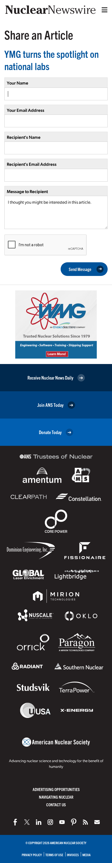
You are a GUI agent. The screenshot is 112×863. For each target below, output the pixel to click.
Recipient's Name (24, 137)
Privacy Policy (32, 855)
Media (86, 855)
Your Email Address (25, 110)
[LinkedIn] (38, 822)
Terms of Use (54, 855)
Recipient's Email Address (32, 164)
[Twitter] (27, 822)
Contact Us (56, 804)
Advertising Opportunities (56, 789)
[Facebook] (15, 822)
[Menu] (103, 10)
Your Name (17, 83)
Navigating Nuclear (56, 796)
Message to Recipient (27, 191)
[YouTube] (62, 822)
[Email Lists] (97, 822)
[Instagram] (50, 822)
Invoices (73, 855)
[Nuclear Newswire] (85, 822)
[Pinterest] (73, 822)
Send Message (80, 269)
